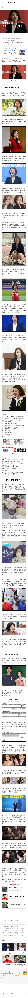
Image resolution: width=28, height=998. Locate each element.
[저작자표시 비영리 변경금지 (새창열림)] (16, 920)
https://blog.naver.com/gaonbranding (12, 38)
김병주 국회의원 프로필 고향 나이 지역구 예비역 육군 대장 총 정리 (11, 934)
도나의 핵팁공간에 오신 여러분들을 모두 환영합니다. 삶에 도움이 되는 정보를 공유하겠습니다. (11, 974)
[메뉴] (25, 3)
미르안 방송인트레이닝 (9, 50)
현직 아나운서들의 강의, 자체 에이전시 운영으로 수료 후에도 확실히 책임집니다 (13, 43)
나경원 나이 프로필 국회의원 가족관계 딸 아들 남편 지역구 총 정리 (11, 936)
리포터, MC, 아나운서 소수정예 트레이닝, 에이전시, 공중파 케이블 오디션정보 (10, 53)
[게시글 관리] (7, 921)
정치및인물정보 (6, 926)
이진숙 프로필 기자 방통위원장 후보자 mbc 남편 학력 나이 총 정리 (11, 929)
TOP (25, 994)
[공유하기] (6, 921)
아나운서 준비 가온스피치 (9, 40)
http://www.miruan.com (8, 48)
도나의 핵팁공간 (8, 3)
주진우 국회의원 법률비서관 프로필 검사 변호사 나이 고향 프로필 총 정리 (11, 932)
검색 (22, 3)
